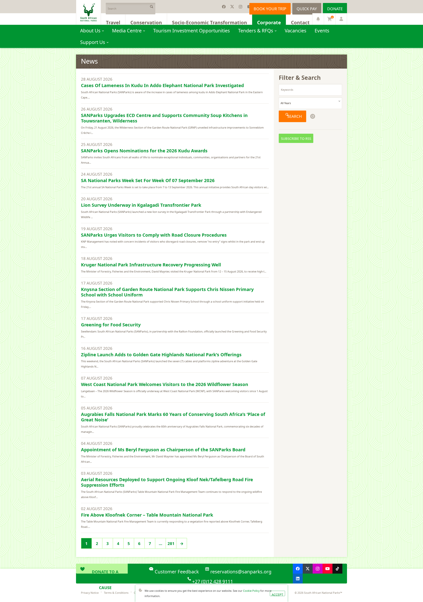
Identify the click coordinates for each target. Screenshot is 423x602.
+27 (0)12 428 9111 (212, 580)
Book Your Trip (270, 8)
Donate (335, 8)
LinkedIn (298, 578)
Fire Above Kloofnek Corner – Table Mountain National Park (147, 515)
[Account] (341, 19)
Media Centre (127, 30)
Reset (312, 116)
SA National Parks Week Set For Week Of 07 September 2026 (148, 180)
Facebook (224, 6)
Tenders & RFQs (255, 30)
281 (171, 543)
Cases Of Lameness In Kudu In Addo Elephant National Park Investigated (162, 85)
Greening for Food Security (111, 325)
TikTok (337, 569)
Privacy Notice (90, 593)
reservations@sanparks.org (240, 571)
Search (151, 6)
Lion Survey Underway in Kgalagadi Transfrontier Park (141, 205)
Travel (113, 22)
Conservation (146, 22)
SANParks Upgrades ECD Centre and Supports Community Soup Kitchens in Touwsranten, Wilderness (164, 118)
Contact (300, 22)
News (89, 61)
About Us (90, 30)
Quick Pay (307, 8)
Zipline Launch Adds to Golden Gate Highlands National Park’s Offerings (161, 354)
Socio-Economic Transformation (209, 22)
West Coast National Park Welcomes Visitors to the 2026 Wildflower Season (164, 384)
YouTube (327, 569)
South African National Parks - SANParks (88, 12)
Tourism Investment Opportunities (191, 30)
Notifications (318, 19)
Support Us (92, 42)
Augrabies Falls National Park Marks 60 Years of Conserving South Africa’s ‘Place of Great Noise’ (173, 417)
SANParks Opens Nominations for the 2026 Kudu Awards (144, 151)
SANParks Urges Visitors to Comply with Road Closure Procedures (154, 235)
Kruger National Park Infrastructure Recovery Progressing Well (151, 265)
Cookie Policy (251, 591)
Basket (332, 18)
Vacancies (295, 30)
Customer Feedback (177, 571)
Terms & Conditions (116, 593)
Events (322, 30)
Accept (277, 594)
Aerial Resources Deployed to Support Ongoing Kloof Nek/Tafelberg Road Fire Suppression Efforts (167, 482)
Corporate (269, 22)
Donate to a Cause (105, 571)
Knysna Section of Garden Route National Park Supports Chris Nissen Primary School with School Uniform (167, 292)
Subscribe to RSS (296, 138)
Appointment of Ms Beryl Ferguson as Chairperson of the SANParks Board (163, 450)
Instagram (240, 6)
